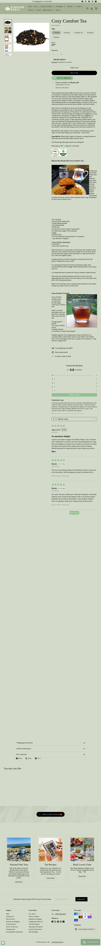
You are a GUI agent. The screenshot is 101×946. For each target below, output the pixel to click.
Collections (46, 6)
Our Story (32, 914)
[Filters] (54, 419)
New (30, 6)
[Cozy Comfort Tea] (11, 787)
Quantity (55, 50)
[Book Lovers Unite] (82, 849)
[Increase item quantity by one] (61, 54)
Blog (58, 10)
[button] (74, 375)
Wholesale (48, 10)
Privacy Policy (11, 924)
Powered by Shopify (57, 942)
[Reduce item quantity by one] (54, 54)
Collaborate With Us (36, 922)
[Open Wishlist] (3, 943)
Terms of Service (12, 927)
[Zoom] (31, 37)
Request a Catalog (35, 919)
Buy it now (74, 73)
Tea (35, 6)
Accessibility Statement (14, 932)
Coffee (70, 6)
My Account (10, 919)
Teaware (60, 6)
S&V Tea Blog (33, 932)
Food (79, 6)
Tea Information (34, 924)
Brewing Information (36, 927)
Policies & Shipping (12, 922)
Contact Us (10, 916)
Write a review (74, 395)
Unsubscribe (10, 929)
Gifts (31, 10)
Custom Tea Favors (35, 929)
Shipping (54, 62)
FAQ (7, 914)
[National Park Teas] (19, 849)
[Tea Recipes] (50, 849)
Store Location (34, 916)
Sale (39, 10)
